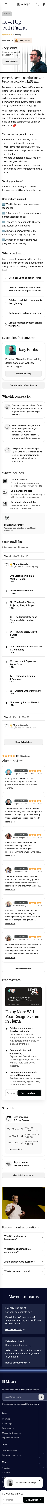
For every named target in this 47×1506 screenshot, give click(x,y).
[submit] (41, 1397)
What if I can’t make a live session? (15, 1238)
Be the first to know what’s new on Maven (20, 1389)
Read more (10, 822)
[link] (11, 35)
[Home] (9, 1381)
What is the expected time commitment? (17, 1251)
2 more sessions (14, 1149)
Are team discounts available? (19, 1261)
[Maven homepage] (23, 4)
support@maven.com (28, 1404)
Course (7, 14)
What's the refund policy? (17, 1271)
